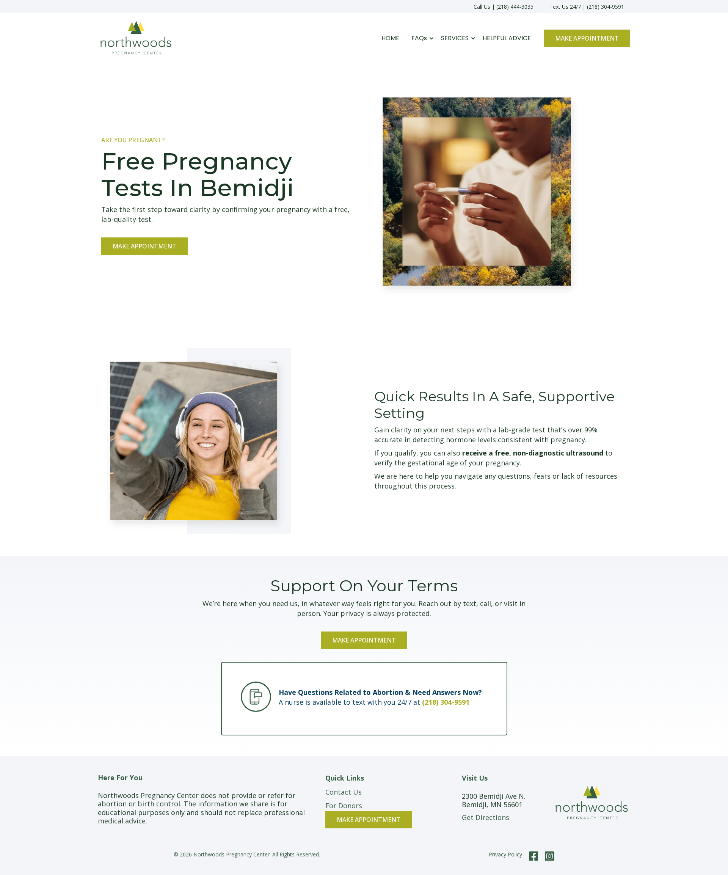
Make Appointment (587, 38)
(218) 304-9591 (445, 702)
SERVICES (455, 38)
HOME (390, 38)
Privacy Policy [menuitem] (505, 854)
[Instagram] (547, 856)
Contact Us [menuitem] (343, 791)
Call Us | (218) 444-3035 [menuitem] (503, 6)
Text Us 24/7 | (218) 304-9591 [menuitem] (586, 6)
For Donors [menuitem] (343, 805)
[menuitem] (368, 819)
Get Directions (485, 817)
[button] (420, 38)
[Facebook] (534, 856)
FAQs (419, 38)
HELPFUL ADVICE (507, 38)
